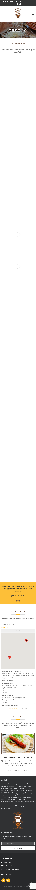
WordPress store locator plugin (15, 708)
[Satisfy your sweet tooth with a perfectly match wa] (18, 459)
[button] (10, 657)
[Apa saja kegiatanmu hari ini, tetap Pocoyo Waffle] (18, 202)
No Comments (26, 770)
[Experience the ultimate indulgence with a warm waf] (18, 363)
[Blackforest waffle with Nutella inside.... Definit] (18, 491)
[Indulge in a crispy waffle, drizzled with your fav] (18, 555)
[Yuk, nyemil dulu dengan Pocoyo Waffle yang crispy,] (18, 170)
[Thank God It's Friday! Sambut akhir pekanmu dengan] (18, 73)
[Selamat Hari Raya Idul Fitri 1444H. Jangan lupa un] (18, 395)
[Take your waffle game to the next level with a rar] (18, 427)
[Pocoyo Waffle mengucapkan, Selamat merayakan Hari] (18, 106)
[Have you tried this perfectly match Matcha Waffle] (18, 330)
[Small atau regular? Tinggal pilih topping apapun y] (18, 234)
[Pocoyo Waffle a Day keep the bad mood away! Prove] (18, 523)
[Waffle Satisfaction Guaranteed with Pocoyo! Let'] (18, 298)
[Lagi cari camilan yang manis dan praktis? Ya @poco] (18, 138)
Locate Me (4, 627)
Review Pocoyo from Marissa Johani (18, 757)
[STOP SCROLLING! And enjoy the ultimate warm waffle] (18, 266)
